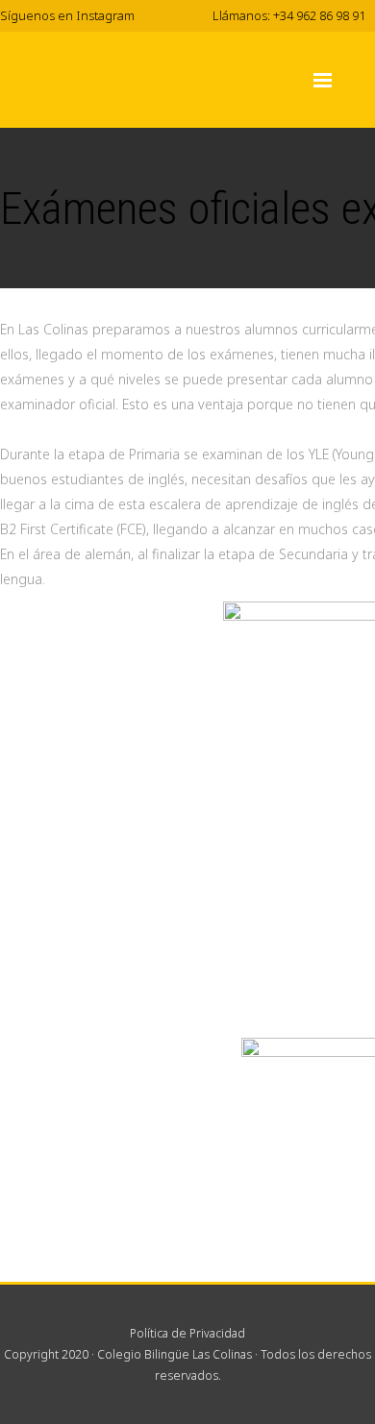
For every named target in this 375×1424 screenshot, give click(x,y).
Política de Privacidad (187, 1333)
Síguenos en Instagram (67, 15)
